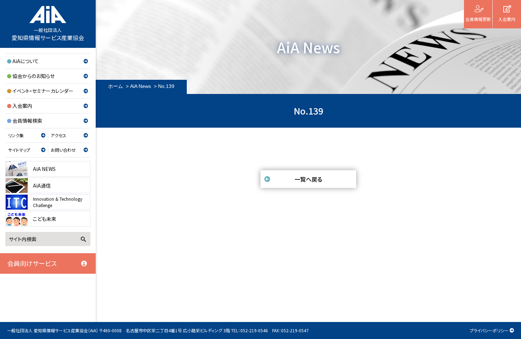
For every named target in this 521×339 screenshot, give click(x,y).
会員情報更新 (478, 19)
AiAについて (25, 61)
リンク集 (16, 135)
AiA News (140, 86)
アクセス (58, 135)
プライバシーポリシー (489, 330)
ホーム (115, 86)
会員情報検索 (27, 120)
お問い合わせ (63, 150)
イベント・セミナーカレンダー (42, 90)
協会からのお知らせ (33, 75)
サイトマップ (19, 150)
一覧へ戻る (308, 179)
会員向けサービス (32, 263)
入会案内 (22, 105)
